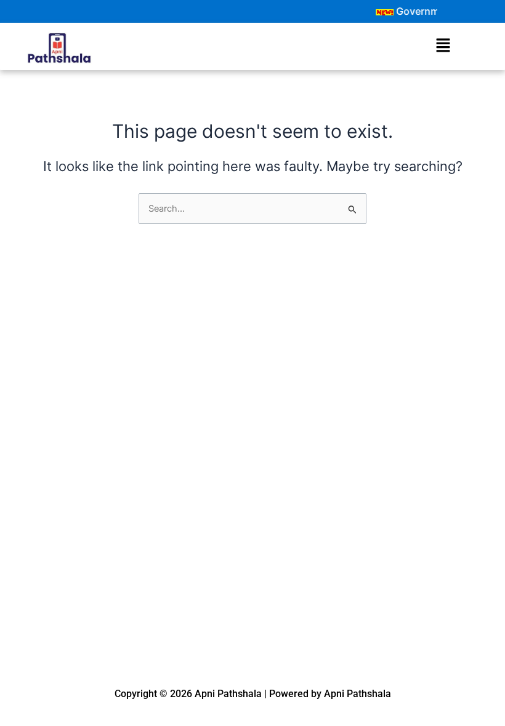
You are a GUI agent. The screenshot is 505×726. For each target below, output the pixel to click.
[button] (442, 46)
